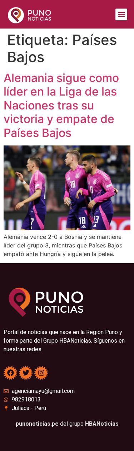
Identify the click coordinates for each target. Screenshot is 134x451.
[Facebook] (10, 373)
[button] (121, 14)
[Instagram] (41, 373)
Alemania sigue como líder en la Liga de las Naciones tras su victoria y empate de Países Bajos (61, 105)
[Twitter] (26, 373)
